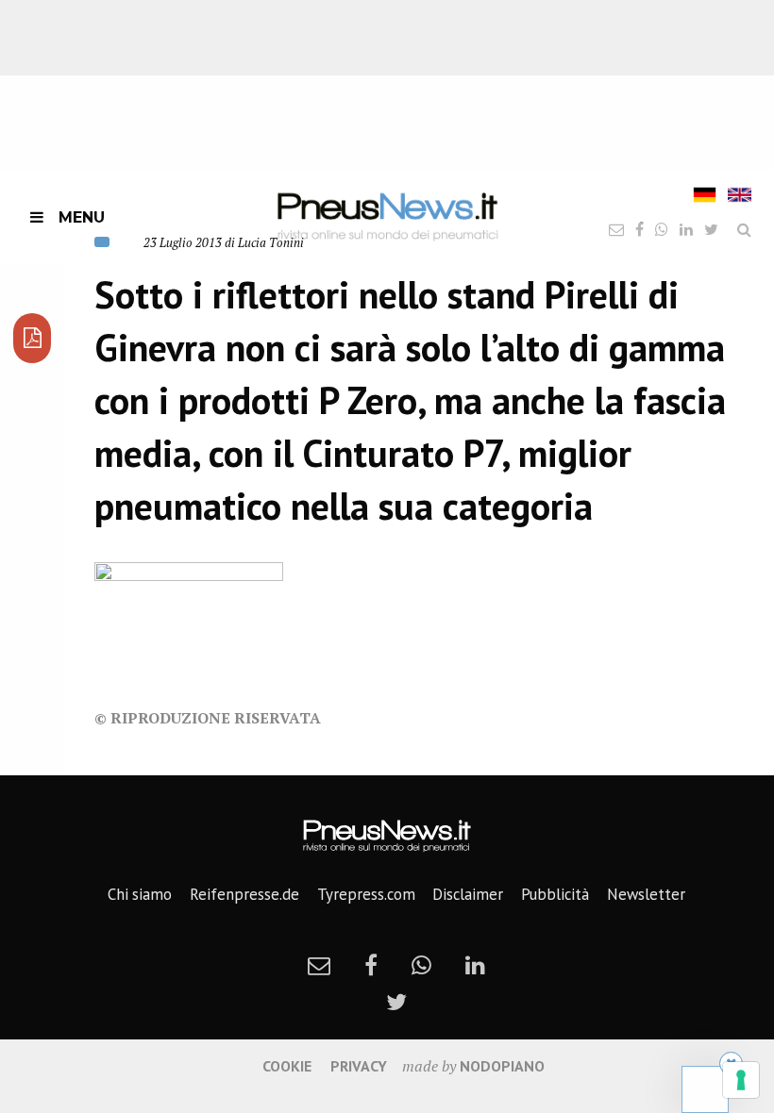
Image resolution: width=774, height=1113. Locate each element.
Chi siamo (140, 894)
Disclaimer (467, 894)
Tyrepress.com (366, 894)
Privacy (358, 1065)
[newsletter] (319, 965)
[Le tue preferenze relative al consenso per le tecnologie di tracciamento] (741, 1080)
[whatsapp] (421, 965)
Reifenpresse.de (244, 894)
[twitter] (396, 1002)
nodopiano (502, 1065)
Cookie (286, 1065)
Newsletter (646, 894)
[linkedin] (475, 965)
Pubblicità (555, 894)
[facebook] (371, 965)
